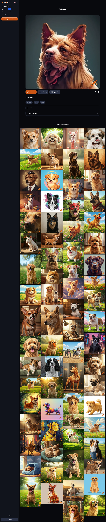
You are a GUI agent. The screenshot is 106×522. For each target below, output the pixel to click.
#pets (42, 102)
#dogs (36, 102)
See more (30, 97)
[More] (92, 92)
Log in (9, 515)
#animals (29, 102)
